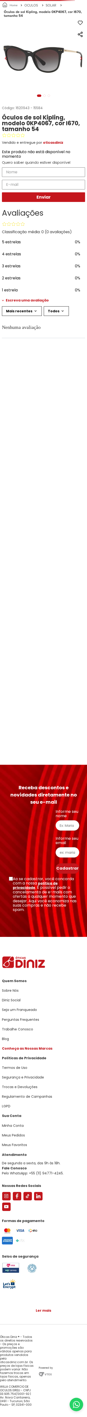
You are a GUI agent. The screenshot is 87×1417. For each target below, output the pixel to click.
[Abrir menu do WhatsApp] (76, 1404)
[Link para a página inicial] (10, 5)
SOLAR (51, 5)
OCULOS (31, 5)
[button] (43, 300)
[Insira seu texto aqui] (9, 1288)
